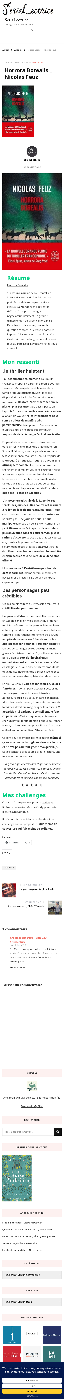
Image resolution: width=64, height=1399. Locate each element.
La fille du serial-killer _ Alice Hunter (22, 1250)
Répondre (19, 967)
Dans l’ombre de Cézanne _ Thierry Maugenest (28, 1236)
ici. (37, 824)
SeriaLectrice (16, 20)
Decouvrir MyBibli (32, 1106)
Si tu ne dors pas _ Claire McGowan (22, 1222)
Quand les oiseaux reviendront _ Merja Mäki (27, 1229)
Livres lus (37, 62)
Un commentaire (32, 167)
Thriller (9, 868)
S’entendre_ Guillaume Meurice (19, 1243)
